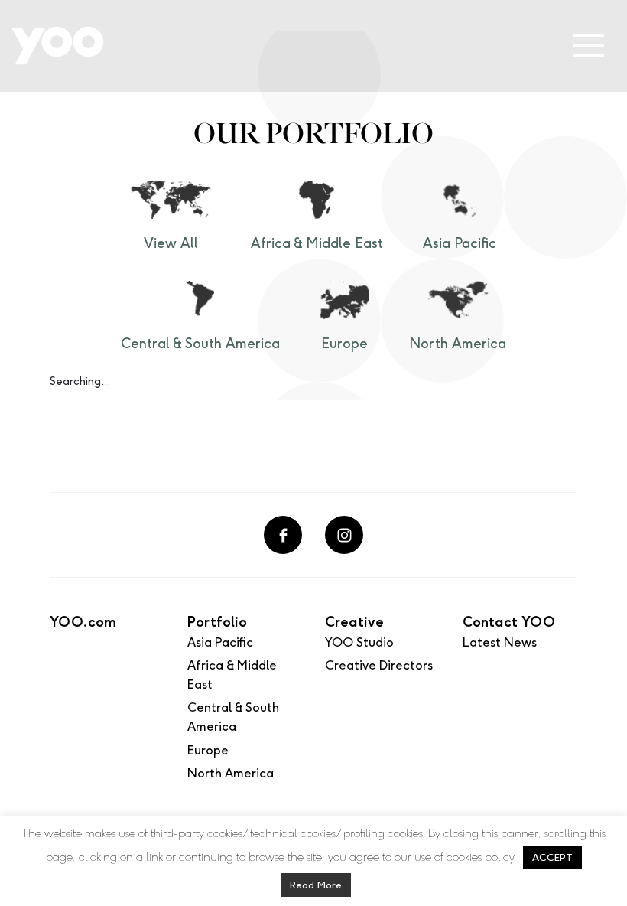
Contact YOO (509, 622)
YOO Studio (359, 642)
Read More (316, 885)
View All (171, 243)
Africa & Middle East (317, 243)
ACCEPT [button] (552, 857)
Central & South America (200, 343)
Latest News (500, 642)
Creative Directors (379, 665)
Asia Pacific (459, 243)
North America (457, 343)
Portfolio (217, 622)
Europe (344, 343)
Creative (354, 622)
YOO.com (83, 622)
